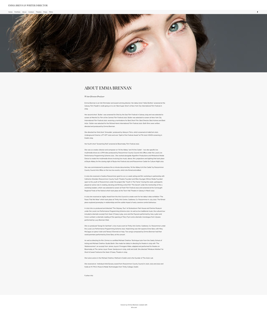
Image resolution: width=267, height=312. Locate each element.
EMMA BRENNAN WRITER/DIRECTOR (28, 5)
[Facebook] (257, 12)
